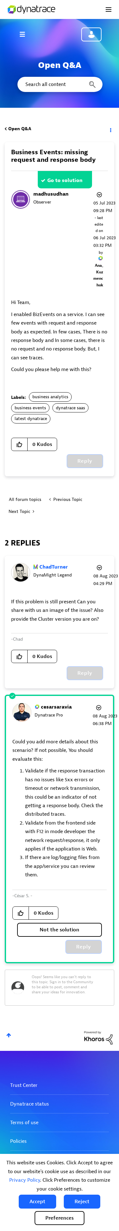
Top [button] (8, 1035)
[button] (37, 1202)
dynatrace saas (70, 408)
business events (30, 408)
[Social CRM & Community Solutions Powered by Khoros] (98, 1037)
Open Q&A (19, 128)
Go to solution (65, 180)
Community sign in (91, 34)
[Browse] (25, 34)
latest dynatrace (31, 418)
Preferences (59, 1218)
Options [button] (110, 129)
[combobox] (59, 84)
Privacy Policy (24, 1180)
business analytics (50, 396)
